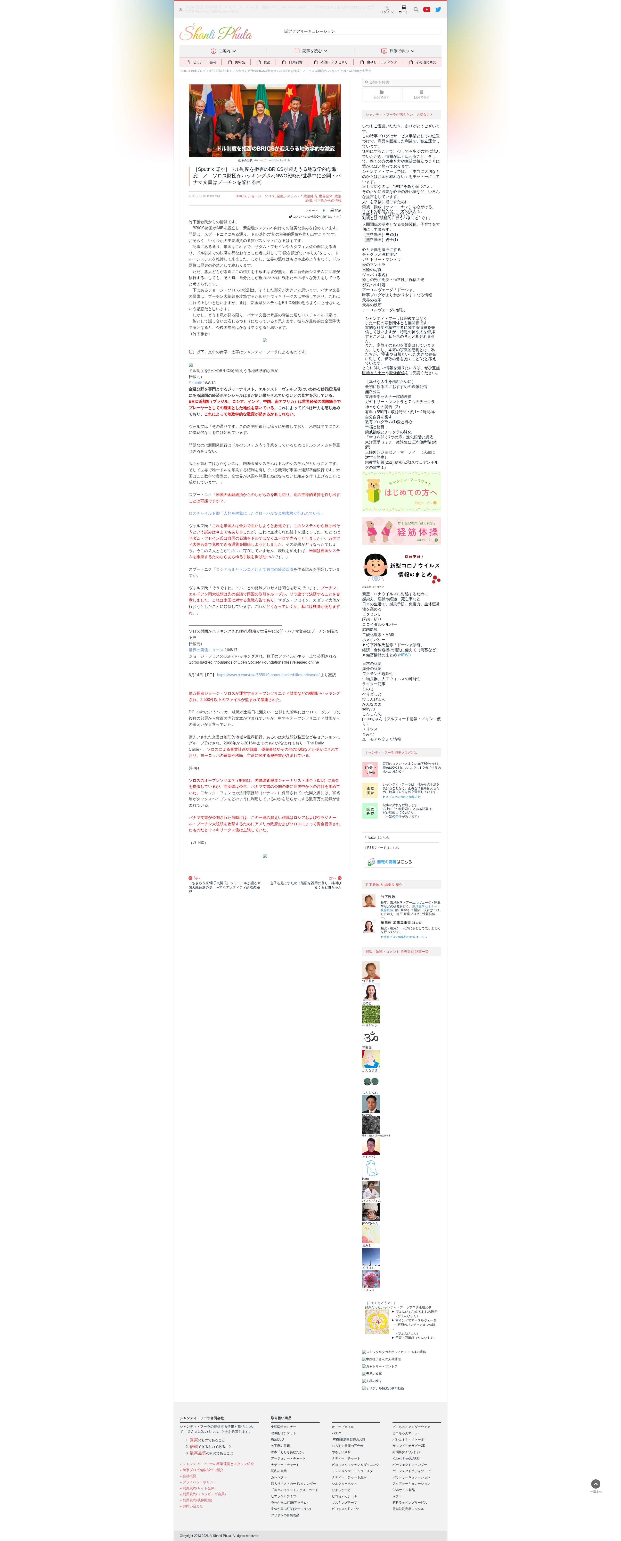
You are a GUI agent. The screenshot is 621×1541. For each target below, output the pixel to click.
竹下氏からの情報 (327, 200)
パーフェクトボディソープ (411, 1471)
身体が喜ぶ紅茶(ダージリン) (291, 1509)
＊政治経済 (308, 196)
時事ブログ (198, 71)
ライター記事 (373, 684)
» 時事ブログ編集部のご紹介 (201, 1470)
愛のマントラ (373, 265)
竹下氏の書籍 (280, 1446)
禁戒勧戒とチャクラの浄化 (388, 432)
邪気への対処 (373, 285)
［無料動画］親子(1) (380, 240)
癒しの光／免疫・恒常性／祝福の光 (393, 280)
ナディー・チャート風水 (349, 1477)
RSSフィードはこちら (383, 847)
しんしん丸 (372, 714)
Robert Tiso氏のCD (405, 1458)
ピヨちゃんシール (344, 1496)
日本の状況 (372, 663)
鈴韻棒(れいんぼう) (406, 1452)
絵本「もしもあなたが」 (288, 1452)
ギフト (397, 1496)
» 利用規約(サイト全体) (198, 1488)
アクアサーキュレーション (411, 1483)
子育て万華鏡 (404, 1338)
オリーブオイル (343, 1427)
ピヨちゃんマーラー (406, 1433)
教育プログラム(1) (388, 422)
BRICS (241, 196)
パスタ (336, 1433)
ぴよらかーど (341, 1490)
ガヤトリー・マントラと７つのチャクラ (400, 402)
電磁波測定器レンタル (408, 1509)
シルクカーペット (344, 1483)
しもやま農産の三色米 (347, 1446)
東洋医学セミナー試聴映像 (388, 397)
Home (184, 71)
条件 (398, 816)
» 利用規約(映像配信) (196, 1500)
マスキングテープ (344, 1502)
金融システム (287, 196)
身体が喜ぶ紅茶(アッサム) (289, 1502)
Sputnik (195, 383)
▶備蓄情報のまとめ (379, 655)
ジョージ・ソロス (261, 196)
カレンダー (279, 1477)
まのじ (368, 689)
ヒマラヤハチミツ (283, 1496)
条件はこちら (331, 216)
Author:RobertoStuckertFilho (273, 160)
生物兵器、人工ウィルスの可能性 (391, 679)
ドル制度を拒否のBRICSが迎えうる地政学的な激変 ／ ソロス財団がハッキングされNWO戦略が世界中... (303, 71)
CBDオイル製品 (403, 1490)
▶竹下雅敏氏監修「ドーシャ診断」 (393, 645)
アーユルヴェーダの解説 (383, 310)
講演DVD (277, 1439)
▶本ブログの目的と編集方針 (402, 797)
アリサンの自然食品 (285, 1515)
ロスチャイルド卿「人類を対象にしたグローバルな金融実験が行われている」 (257, 513)
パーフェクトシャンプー (409, 1465)
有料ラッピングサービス (409, 1502)
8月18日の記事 (219, 71)
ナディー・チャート (285, 1465)
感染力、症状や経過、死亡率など (391, 599)
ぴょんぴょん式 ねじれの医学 (416, 1311)
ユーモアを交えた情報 (381, 739)
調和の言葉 (279, 1471)
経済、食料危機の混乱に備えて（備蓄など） (401, 650)
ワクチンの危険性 (377, 674)
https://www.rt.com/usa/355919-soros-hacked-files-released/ (268, 675)
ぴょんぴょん (373, 699)
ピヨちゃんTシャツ (345, 1509)
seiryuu (368, 709)
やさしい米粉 (341, 1452)
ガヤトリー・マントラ (381, 259)
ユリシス (370, 729)
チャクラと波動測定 (379, 254)
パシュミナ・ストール (408, 1439)
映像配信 (387, 910)
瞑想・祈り (372, 619)
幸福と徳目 (374, 427)
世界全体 (326, 196)
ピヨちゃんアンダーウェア (411, 1427)
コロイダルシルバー (379, 624)
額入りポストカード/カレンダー (293, 1483)
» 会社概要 (188, 1476)
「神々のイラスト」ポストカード (294, 1490)
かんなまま (372, 704)
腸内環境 (370, 629)
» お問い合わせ (191, 1506)
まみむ (368, 734)
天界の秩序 (372, 305)
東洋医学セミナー (424, 906)
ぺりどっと (372, 694)
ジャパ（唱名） (375, 275)
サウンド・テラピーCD (408, 1446)
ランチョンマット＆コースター (354, 1471)
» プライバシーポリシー (198, 1482)
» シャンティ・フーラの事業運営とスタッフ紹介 (217, 1464)
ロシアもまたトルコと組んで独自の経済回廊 (255, 569)
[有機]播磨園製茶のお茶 (348, 1439)
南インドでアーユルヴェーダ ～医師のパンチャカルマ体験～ (413, 1325)
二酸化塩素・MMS (378, 635)
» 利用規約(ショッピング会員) (203, 1494)
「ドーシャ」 (389, 290)
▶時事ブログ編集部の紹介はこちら (404, 937)
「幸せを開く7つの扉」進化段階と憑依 (399, 437)
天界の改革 (372, 300)
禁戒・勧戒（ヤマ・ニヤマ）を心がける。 (399, 207)
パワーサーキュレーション (411, 1477)
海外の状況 (372, 669)
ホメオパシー (373, 640)
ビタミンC (371, 614)
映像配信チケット (283, 1433)
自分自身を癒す (378, 417)
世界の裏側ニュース (206, 650)
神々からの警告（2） (383, 407)
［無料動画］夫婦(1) (380, 234)
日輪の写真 (372, 270)
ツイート (311, 210)
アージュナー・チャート (288, 1458)
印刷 (338, 210)
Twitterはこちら (378, 837)
